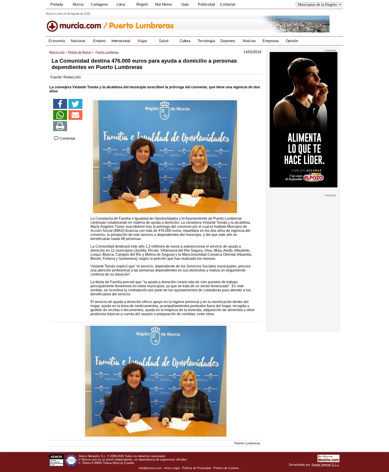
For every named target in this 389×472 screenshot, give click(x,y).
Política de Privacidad (196, 468)
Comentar (67, 138)
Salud (163, 41)
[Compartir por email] (75, 115)
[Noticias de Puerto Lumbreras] (156, 22)
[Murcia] (77, 22)
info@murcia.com (150, 468)
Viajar (142, 41)
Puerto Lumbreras (247, 443)
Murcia (78, 4)
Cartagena (99, 4)
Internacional (120, 41)
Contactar (227, 4)
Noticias (249, 41)
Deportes (227, 41)
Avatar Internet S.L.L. (326, 464)
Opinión (292, 41)
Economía (57, 41)
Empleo (99, 41)
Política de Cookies (226, 468)
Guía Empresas (184, 5)
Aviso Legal (171, 468)
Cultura (185, 41)
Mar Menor (163, 4)
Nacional (78, 41)
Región (142, 4)
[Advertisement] (303, 264)
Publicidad (206, 4)
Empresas (270, 41)
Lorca (121, 4)
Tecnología (206, 41)
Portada (56, 4)
